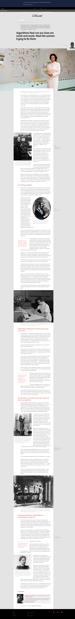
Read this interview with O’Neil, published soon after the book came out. (57, 148)
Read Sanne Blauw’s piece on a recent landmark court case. (57, 537)
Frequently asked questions (31, 612)
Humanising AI (34, 605)
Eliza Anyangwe (5, 10)
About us (14, 612)
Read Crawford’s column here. (57, 210)
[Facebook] (49, 614)
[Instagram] (61, 614)
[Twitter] (53, 614)
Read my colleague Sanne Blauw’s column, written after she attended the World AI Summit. (57, 449)
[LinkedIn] (57, 614)
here (32, 4)
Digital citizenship (38, 605)
